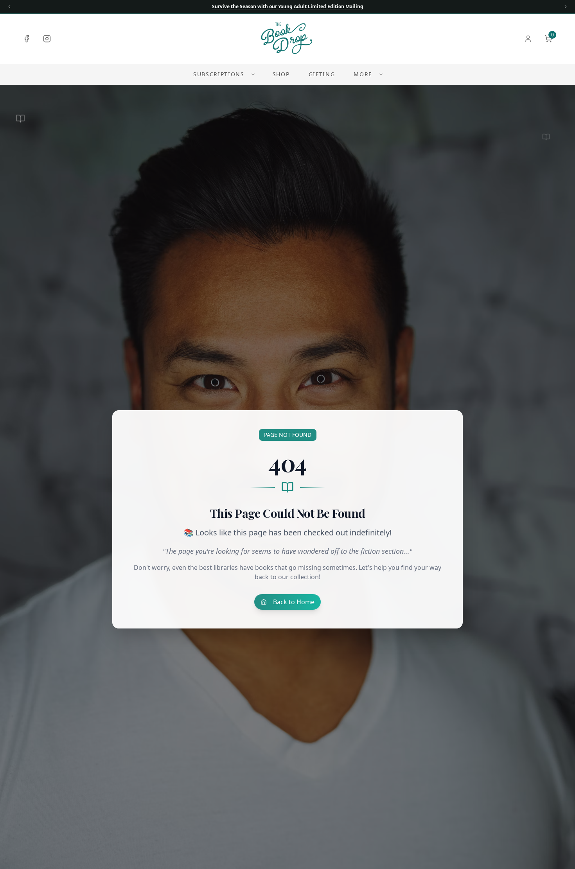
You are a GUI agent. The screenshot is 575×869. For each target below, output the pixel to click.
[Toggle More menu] (381, 74)
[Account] (528, 39)
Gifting (322, 74)
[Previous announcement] (9, 6)
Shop (281, 74)
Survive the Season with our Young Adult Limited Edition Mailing (287, 7)
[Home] (287, 38)
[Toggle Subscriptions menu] (253, 74)
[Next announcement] (565, 6)
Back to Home (293, 602)
